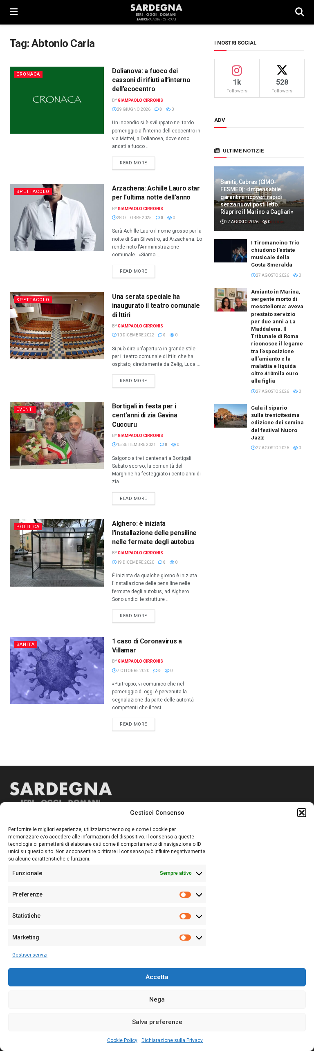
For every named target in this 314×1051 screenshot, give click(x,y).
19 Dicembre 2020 (135, 562)
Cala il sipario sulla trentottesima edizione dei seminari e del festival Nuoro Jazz (281, 423)
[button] (302, 813)
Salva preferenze (157, 1022)
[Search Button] (299, 12)
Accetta (157, 977)
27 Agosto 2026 (241, 222)
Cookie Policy (122, 1040)
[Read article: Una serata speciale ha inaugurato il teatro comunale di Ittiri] (57, 325)
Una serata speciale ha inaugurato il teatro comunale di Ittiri (156, 306)
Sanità (25, 644)
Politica (28, 526)
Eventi (25, 409)
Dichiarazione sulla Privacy (172, 1040)
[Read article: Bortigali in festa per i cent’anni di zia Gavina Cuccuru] (57, 435)
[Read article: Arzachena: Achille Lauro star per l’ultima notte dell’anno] (57, 217)
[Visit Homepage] (156, 12)
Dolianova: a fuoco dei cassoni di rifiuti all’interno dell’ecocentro (151, 80)
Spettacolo (32, 191)
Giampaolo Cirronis (140, 100)
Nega (157, 999)
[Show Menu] (14, 12)
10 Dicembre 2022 (135, 335)
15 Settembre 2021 (136, 444)
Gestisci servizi (29, 955)
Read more (137, 163)
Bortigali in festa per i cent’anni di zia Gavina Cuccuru (144, 415)
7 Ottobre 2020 (132, 670)
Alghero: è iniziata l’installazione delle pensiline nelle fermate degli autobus (154, 533)
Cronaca (28, 74)
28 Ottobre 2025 (134, 217)
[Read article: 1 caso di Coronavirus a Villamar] (57, 670)
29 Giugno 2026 (133, 109)
